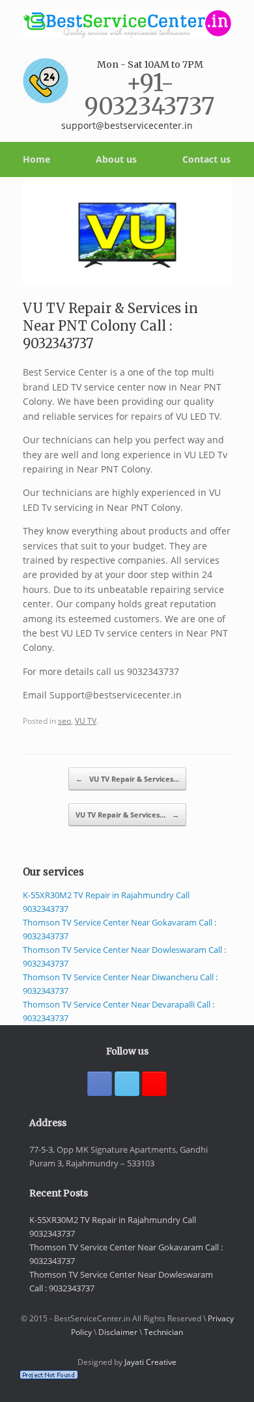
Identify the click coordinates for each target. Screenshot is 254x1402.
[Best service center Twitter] (127, 1083)
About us (116, 159)
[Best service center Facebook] (99, 1083)
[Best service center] (127, 24)
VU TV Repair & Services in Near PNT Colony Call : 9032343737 (110, 325)
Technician (163, 1332)
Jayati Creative (150, 1362)
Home (36, 159)
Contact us (206, 159)
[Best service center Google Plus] (154, 1083)
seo (64, 720)
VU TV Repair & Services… (127, 779)
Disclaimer (117, 1332)
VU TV (85, 720)
